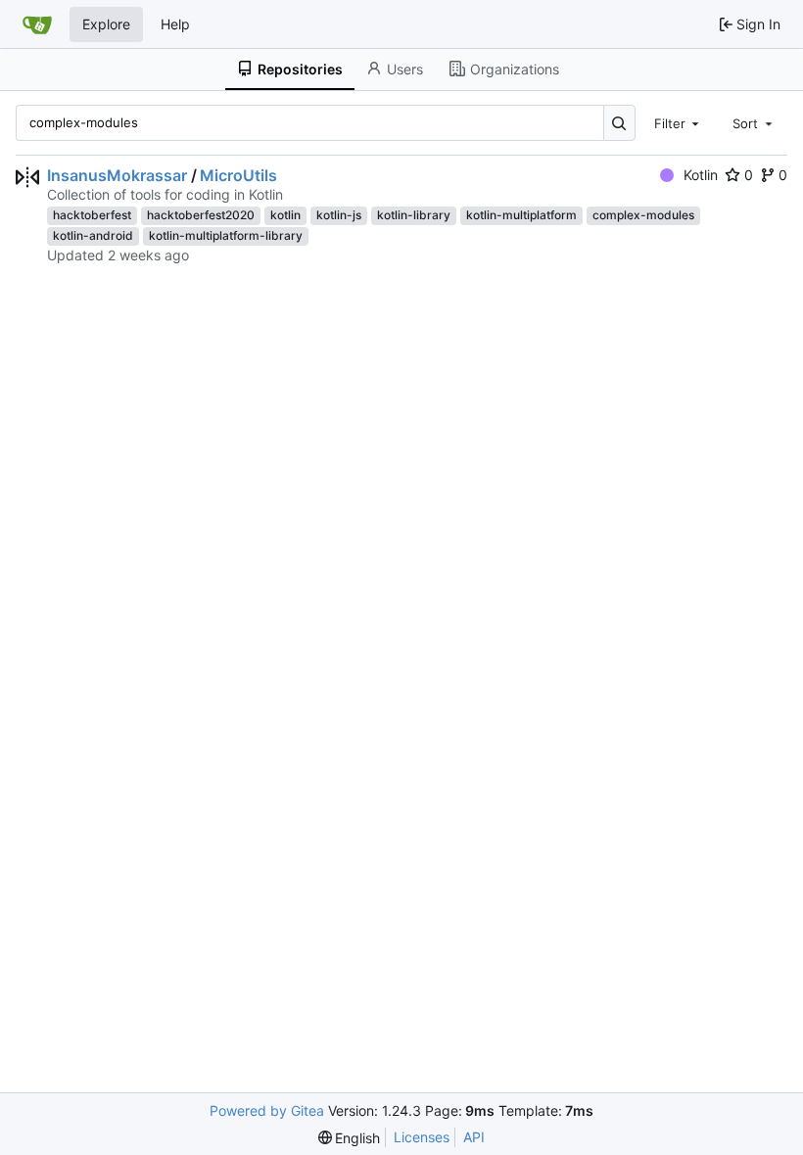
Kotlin (701, 174)
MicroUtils (238, 175)
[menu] (349, 1138)
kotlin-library (413, 215)
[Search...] (619, 123)
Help (175, 24)
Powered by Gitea (267, 1110)
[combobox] (678, 122)
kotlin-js (338, 215)
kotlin (285, 215)
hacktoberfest (92, 215)
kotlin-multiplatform (521, 215)
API (474, 1137)
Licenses (421, 1137)
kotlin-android (93, 235)
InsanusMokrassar (117, 175)
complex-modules (643, 215)
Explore (106, 24)
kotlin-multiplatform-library (226, 235)
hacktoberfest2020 (201, 215)
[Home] (37, 24)
